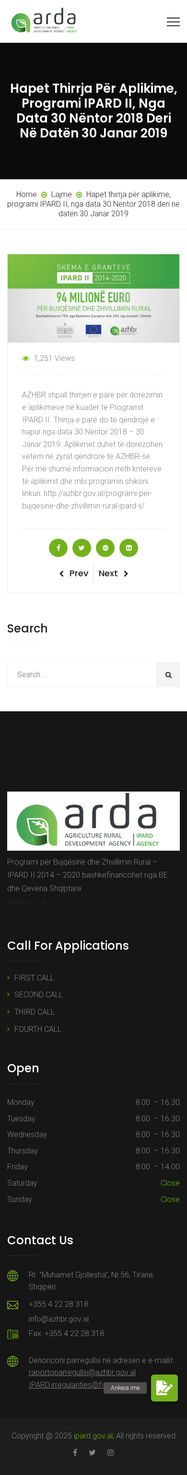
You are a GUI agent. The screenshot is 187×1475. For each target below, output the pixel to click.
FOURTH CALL (37, 1029)
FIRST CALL (34, 977)
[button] (164, 1388)
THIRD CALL (34, 1011)
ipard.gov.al (26, 901)
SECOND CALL (38, 994)
